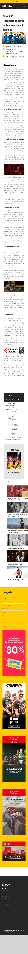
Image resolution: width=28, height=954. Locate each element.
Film (19, 51)
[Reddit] (12, 400)
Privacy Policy (5, 896)
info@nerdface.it (6, 890)
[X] (9, 400)
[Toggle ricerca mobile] (21, 6)
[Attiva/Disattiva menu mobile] (25, 6)
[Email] (21, 400)
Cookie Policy (5, 898)
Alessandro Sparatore (18, 56)
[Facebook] (6, 400)
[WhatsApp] (15, 400)
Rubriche (6, 612)
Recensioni (6, 605)
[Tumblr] (18, 400)
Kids (9, 53)
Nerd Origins (14, 53)
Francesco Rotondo (17, 932)
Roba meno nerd (8, 616)
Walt (23, 92)
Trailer (5, 601)
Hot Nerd (5, 608)
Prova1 (5, 623)
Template (6, 626)
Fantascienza (14, 51)
